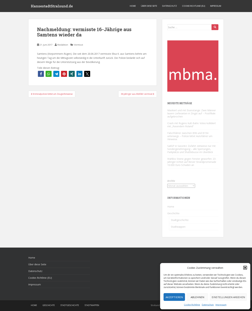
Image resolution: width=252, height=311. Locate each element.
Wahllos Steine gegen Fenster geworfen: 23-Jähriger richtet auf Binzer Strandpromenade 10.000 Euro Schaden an (191, 162)
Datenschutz (208, 304)
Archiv (171, 180)
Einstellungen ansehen (228, 297)
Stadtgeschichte (180, 220)
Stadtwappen (178, 226)
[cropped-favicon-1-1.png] (192, 65)
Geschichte (173, 213)
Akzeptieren (174, 297)
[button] (245, 267)
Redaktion (62, 44)
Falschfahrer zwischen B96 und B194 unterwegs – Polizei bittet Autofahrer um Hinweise (189, 136)
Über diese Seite (149, 5)
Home (133, 5)
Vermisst (78, 44)
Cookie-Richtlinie (192, 304)
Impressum (220, 304)
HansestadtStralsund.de (52, 6)
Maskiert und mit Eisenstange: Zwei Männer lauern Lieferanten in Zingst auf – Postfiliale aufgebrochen (191, 113)
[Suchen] (215, 27)
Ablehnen (197, 297)
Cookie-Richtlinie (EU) (193, 5)
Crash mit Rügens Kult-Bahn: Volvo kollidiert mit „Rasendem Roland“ (191, 125)
